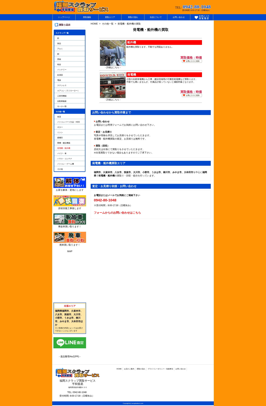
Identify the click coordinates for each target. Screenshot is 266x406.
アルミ (60, 49)
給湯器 (60, 75)
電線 (59, 80)
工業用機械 (61, 96)
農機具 (60, 138)
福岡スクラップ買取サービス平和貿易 (78, 383)
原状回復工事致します (69, 208)
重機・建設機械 (63, 143)
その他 (60, 169)
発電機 (131, 74)
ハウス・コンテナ (64, 159)
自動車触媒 (61, 101)
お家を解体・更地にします (70, 190)
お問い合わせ (180, 369)
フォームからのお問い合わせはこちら (117, 212)
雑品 (59, 43)
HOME (119, 369)
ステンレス (61, 85)
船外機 (131, 42)
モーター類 (61, 106)
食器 (59, 117)
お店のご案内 (129, 369)
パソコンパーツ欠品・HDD (68, 122)
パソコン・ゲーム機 (65, 164)
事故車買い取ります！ (69, 226)
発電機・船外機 (63, 148)
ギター (60, 127)
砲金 (59, 64)
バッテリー (61, 70)
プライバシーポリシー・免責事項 (160, 369)
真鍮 (59, 59)
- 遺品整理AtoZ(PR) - (70, 356)
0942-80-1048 (197, 7)
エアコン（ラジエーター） (68, 91)
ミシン (60, 132)
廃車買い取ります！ (69, 244)
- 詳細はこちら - (113, 67)
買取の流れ (141, 369)
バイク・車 (61, 153)
